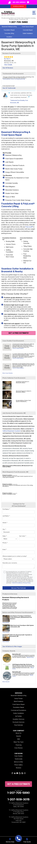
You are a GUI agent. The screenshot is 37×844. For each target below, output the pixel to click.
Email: (5, 549)
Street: (5, 522)
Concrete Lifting (9, 33)
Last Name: (6, 516)
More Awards (6, 681)
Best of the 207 (16, 654)
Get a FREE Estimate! (18, 333)
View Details (6, 622)
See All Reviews (8, 68)
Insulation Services (18, 719)
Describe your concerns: (10, 563)
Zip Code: (22, 536)
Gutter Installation (28, 33)
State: (5, 536)
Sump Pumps (18, 698)
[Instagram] (25, 773)
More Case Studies (8, 373)
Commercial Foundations (18, 710)
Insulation (9, 37)
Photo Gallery (18, 765)
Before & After (18, 762)
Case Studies (18, 756)
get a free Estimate (18, 784)
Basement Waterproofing (9, 26)
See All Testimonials (9, 88)
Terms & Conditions (17, 583)
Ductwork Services (18, 722)
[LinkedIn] (15, 773)
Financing (18, 745)
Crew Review (18, 748)
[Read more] (30, 657)
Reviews (18, 768)
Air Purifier (18, 716)
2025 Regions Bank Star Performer (22, 664)
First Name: (6, 509)
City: (4, 529)
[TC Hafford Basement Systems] (18, 838)
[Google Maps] (22, 773)
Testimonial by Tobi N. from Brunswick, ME (14, 79)
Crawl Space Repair (28, 26)
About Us (18, 733)
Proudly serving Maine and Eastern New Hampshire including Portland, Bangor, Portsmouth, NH (18, 18)
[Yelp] (20, 773)
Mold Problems (18, 701)
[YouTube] (17, 773)
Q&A (18, 739)
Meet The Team (19, 742)
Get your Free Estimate (18, 588)
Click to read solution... (18, 348)
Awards (18, 736)
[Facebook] (12, 773)
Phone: (5, 542)
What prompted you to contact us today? (15, 556)
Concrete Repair (28, 30)
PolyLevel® (29, 227)
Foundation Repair (9, 30)
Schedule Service (18, 6)
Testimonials (18, 759)
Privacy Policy (27, 583)
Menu (34, 14)
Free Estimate (18, 725)
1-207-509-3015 (19, 799)
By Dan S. (7, 59)
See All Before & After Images (12, 646)
